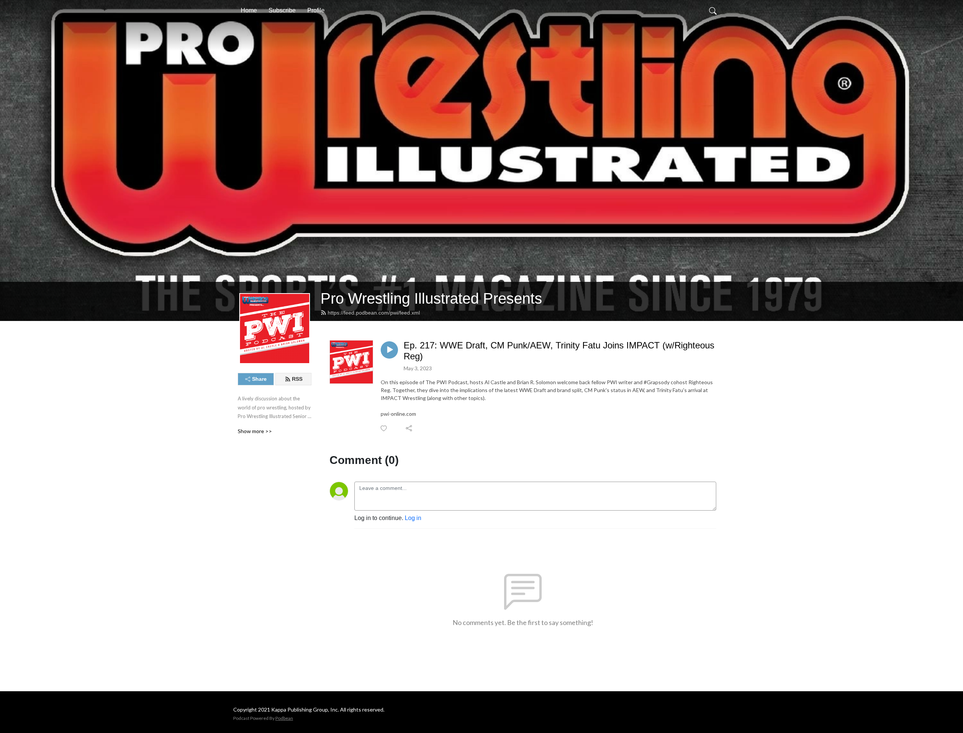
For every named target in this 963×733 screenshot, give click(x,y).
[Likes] (384, 428)
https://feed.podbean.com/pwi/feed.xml (374, 313)
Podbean (284, 718)
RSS (297, 379)
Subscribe (282, 10)
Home (249, 10)
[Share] (409, 428)
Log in (413, 518)
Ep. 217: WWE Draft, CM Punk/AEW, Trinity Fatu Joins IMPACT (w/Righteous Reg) (559, 350)
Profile (316, 10)
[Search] (713, 10)
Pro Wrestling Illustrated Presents (431, 298)
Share (259, 379)
